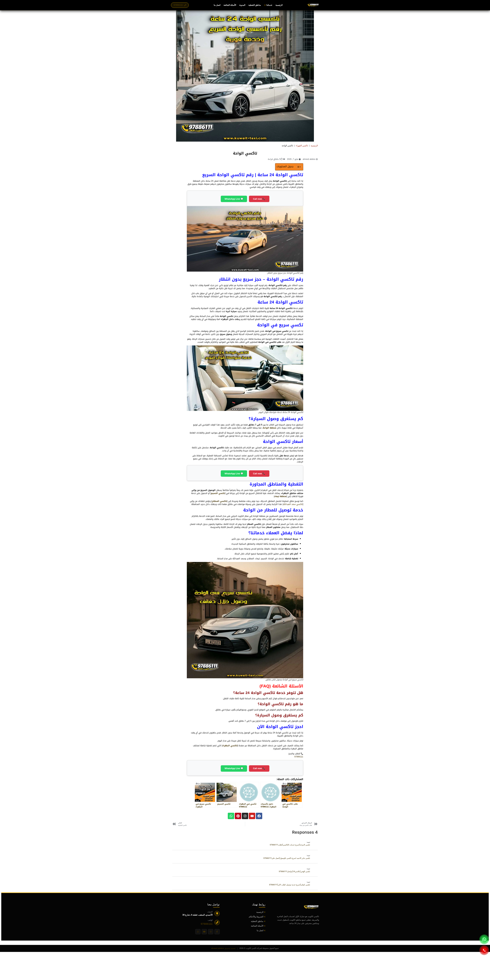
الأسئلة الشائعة (230, 5)
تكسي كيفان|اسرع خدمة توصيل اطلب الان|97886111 (289, 885)
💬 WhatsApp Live (234, 199)
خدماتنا (269, 5)
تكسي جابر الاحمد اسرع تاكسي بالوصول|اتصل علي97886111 (286, 858)
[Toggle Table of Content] (298, 167)
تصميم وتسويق (223, 948)
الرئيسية (279, 5)
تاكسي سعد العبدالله (293, 504)
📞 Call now (259, 199)
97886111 (298, 757)
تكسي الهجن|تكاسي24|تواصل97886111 (294, 871)
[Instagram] (245, 816)
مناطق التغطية (254, 5)
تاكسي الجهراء (302, 146)
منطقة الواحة (269, 428)
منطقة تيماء (280, 496)
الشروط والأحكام (256, 917)
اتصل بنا (217, 5)
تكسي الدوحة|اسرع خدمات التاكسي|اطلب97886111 (290, 845)
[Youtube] (252, 816)
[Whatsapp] (231, 816)
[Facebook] (259, 816)
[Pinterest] (238, 816)
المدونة (242, 5)
